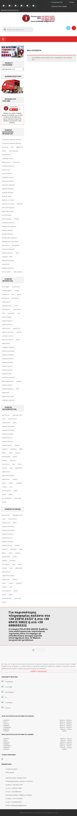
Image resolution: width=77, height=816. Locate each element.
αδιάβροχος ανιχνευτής (8, 347)
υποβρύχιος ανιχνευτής (8, 400)
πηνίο (17, 389)
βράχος (4, 453)
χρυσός (4, 502)
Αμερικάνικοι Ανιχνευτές (8, 185)
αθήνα (14, 422)
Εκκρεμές (16, 219)
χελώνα (4, 494)
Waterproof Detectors (8, 181)
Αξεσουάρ (19, 203)
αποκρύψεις (13, 449)
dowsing (17, 290)
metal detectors (12, 419)
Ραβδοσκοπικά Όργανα (8, 260)
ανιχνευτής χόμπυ (6, 373)
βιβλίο (21, 449)
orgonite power (6, 328)
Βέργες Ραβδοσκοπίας (8, 211)
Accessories (5, 147)
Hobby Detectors (6, 154)
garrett (19, 294)
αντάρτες (17, 445)
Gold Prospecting (13, 151)
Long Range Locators (7, 158)
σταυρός (11, 483)
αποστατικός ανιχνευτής (8, 377)
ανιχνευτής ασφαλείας (8, 355)
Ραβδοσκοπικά (6, 343)
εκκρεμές (17, 453)
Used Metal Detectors (8, 177)
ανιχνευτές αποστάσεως (8, 426)
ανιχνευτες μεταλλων (7, 441)
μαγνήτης (18, 381)
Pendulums (16, 162)
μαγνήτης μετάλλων (7, 385)
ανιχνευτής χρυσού (7, 366)
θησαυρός (13, 460)
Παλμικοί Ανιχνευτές (7, 253)
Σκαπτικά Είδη (6, 264)
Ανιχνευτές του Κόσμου (8, 200)
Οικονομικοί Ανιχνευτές (8, 249)
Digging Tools (19, 147)
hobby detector (6, 302)
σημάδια (15, 479)
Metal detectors (6, 162)
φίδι (11, 487)
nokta (3, 313)
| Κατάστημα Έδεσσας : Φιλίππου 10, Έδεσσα (19, 781)
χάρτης (16, 490)
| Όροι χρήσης (9, 772)
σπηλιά (4, 483)
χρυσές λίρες (17, 498)
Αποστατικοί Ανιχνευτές (8, 207)
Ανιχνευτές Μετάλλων (7, 192)
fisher (13, 294)
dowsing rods (5, 294)
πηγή (11, 468)
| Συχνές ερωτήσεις (11, 769)
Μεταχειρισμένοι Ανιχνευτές (9, 237)
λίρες (13, 464)
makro (16, 305)
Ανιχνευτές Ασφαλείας (8, 188)
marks (3, 419)
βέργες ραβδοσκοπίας (8, 381)
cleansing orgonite (7, 290)
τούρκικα (4, 487)
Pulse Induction (6, 169)
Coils (12, 147)
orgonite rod (16, 328)
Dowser (4, 151)
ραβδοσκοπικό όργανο (8, 396)
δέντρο (10, 453)
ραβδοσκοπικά (6, 471)
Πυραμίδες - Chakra (7, 256)
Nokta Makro (11, 313)
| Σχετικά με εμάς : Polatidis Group (15, 778)
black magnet (5, 287)
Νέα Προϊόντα (5, 245)
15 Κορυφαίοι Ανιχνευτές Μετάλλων (11, 139)
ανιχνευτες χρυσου (7, 445)
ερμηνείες (4, 460)
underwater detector (7, 336)
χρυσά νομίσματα (6, 498)
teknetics (18, 332)
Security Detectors (7, 173)
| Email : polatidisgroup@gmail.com (15, 805)
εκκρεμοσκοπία (6, 456)
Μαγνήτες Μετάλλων (7, 230)
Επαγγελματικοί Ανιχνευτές (9, 226)
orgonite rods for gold (8, 332)
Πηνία (17, 253)
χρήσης (11, 494)
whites (17, 339)
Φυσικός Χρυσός (6, 271)
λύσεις (20, 464)
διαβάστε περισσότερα (38, 671)
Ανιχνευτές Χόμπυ (6, 196)
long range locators (18, 415)
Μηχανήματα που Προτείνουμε (10, 241)
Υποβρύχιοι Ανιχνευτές (8, 268)
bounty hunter (16, 287)
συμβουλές (19, 483)
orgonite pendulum (7, 324)
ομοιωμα (4, 468)
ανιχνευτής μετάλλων (7, 358)
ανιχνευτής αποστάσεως (8, 351)
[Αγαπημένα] (68, 28)
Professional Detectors (8, 166)
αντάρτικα (4, 449)
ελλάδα (15, 456)
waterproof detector (7, 339)
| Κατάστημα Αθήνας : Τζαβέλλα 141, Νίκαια (18, 795)
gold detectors (6, 415)
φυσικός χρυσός (6, 490)
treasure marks (6, 422)
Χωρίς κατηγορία (18, 271)
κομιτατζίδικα (6, 464)
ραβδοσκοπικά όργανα (8, 475)
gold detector (5, 298)
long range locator (7, 305)
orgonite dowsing (6, 317)
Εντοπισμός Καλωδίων (8, 222)
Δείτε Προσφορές (6, 215)
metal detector (6, 309)
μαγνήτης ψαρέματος (7, 389)
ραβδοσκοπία (5, 392)
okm (19, 313)
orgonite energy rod (7, 321)
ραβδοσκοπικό (6, 479)
